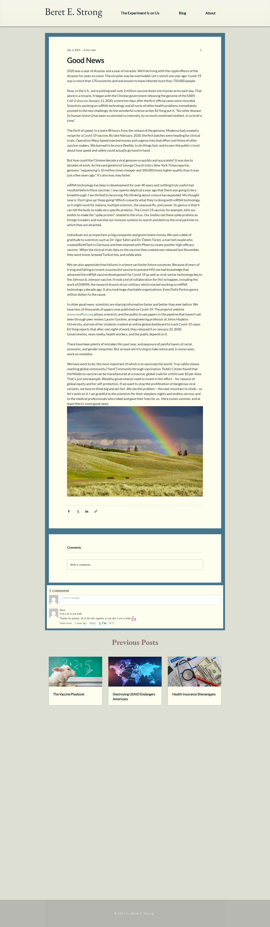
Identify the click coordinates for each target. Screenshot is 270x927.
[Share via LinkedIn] (87, 511)
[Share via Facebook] (69, 511)
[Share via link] (96, 511)
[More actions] (201, 50)
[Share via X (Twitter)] (78, 511)
